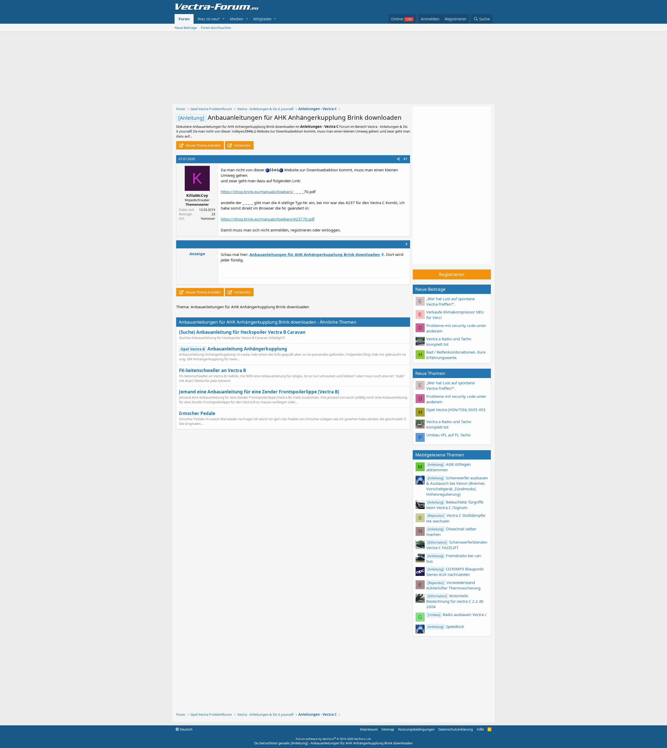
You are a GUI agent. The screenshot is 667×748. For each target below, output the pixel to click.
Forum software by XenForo (334, 739)
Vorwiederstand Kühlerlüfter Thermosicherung (453, 585)
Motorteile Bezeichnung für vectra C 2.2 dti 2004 (455, 601)
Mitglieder (262, 18)
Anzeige (197, 253)
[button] (223, 19)
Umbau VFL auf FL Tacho (448, 434)
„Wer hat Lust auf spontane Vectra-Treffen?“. (450, 301)
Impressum (369, 729)
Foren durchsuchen (216, 27)
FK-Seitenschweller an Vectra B (212, 370)
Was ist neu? (208, 18)
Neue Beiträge (186, 27)
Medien (236, 18)
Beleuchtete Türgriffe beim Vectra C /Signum (454, 504)
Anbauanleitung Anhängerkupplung (234, 349)
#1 (405, 159)
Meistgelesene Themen (439, 455)
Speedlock (446, 626)
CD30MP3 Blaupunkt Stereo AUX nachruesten (455, 571)
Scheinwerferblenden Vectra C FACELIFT (456, 544)
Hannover (208, 218)
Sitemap (387, 729)
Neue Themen (430, 373)
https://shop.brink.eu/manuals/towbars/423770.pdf (267, 219)
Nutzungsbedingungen (416, 729)
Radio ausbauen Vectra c (457, 614)
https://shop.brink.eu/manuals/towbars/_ (258, 191)
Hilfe (480, 729)
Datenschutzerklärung (455, 729)
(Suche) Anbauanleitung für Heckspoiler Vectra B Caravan (242, 332)
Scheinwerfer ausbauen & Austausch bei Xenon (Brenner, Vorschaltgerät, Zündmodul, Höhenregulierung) (457, 486)
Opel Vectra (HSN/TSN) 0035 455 (456, 409)
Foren (184, 18)
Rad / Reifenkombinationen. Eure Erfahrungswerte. (455, 354)
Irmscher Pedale (197, 413)
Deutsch (186, 729)
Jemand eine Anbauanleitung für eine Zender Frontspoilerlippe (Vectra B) (259, 392)
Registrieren (452, 274)
